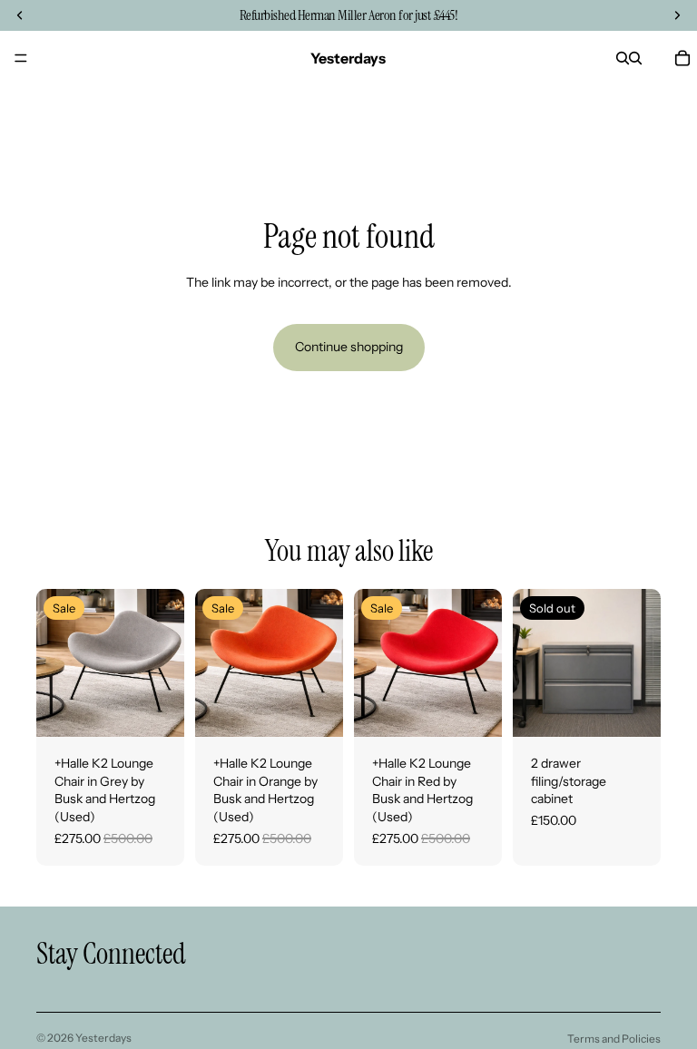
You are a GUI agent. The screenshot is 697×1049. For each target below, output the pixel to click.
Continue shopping (349, 346)
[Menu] (21, 58)
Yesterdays (103, 1037)
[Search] (623, 58)
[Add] (156, 708)
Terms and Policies (614, 1038)
